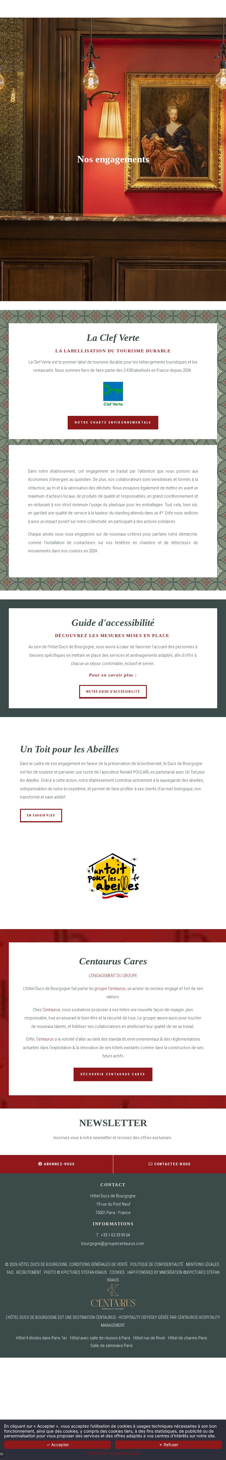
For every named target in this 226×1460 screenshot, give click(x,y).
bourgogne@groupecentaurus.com (112, 1243)
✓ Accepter (57, 1444)
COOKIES (117, 1272)
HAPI (131, 1272)
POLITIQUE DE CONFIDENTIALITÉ (156, 1264)
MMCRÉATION (170, 1272)
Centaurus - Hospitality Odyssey (126, 1317)
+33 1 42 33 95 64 (115, 1235)
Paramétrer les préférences (113, 1453)
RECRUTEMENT (28, 1272)
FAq (10, 1272)
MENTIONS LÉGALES (202, 1264)
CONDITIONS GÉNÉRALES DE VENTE (98, 1264)
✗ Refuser (168, 1444)
